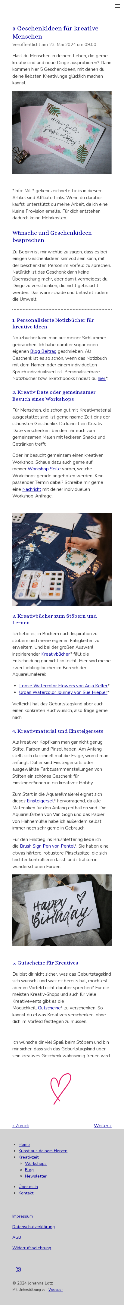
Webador (55, 1289)
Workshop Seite (44, 469)
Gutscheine (49, 1008)
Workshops (36, 1163)
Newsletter (36, 1176)
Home (24, 1144)
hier (102, 378)
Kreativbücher (55, 654)
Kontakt (26, 1193)
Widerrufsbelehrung (31, 1248)
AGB (16, 1237)
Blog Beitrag (43, 351)
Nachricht (31, 489)
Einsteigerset (40, 801)
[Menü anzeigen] (117, 6)
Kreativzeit (29, 1157)
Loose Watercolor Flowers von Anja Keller (63, 686)
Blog (29, 1170)
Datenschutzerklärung (33, 1227)
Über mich (28, 1187)
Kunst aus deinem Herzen (43, 1151)
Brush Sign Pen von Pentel (47, 846)
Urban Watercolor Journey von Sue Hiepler (63, 692)
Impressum (22, 1216)
